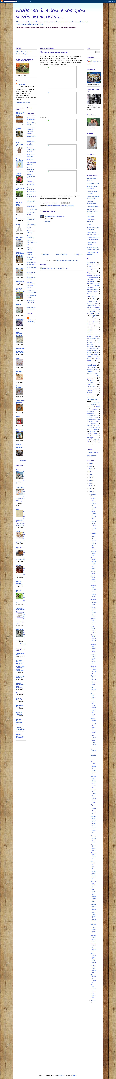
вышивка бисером (93, 283)
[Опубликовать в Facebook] (67, 203)
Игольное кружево (93, 183)
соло (96, 417)
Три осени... (93, 750)
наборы (94, 354)
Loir (17, 509)
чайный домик (94, 427)
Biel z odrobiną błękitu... (19, 333)
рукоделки (64, 205)
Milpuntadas (20, 319)
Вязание (89, 293)
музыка (89, 352)
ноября (93, 1000)
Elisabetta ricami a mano (19, 204)
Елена (47, 216)
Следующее (45, 254)
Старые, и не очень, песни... (93, 638)
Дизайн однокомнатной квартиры (20, 685)
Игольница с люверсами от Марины (31, 142)
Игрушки (90, 313)
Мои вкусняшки (91, 338)
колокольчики (93, 320)
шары (88, 429)
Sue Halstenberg (96, 442)
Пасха (96, 369)
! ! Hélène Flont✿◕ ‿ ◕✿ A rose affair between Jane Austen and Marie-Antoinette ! (20, 665)
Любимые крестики (19, 386)
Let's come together (19, 238)
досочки (89, 303)
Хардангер (90, 216)
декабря (93, 494)
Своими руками (19, 372)
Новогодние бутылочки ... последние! (93, 591)
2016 (90, 474)
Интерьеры (20, 693)
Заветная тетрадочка (93, 307)
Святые (89, 407)
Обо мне (91, 367)
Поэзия (89, 384)
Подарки (90, 380)
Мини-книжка (31, 206)
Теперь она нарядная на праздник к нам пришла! (93, 709)
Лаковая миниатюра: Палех (31, 176)
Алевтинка (91, 263)
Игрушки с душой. (19, 548)
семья (98, 407)
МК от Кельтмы (32, 209)
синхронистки (90, 411)
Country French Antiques (19, 721)
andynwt (60, 1075)
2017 (90, 472)
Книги (98, 317)
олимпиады (90, 369)
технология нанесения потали (30, 302)
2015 (90, 477)
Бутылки (93, 269)
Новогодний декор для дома (93, 648)
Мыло (96, 352)
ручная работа (96, 402)
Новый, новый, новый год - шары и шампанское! (93, 725)
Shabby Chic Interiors (20, 676)
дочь (96, 303)
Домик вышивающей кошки (20, 253)
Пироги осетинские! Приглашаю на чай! (93, 563)
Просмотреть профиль (23, 102)
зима (99, 309)
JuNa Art (19, 531)
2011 (90, 489)
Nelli (17, 358)
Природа (89, 390)
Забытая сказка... (93, 756)
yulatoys (18, 565)
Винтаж (90, 271)
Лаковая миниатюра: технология (31, 182)
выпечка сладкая (93, 277)
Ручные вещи (18, 305)
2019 (90, 469)
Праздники (56, 205)
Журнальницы (91, 305)
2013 (90, 483)
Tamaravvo (21, 84)
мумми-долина (18, 582)
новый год (49, 205)
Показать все (23, 460)
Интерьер (93, 316)
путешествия (91, 395)
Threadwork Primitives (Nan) (20, 402)
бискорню (97, 266)
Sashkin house (18, 129)
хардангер (90, 425)
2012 (90, 486)
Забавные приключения (20, 609)
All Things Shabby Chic (20, 728)
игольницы (93, 311)
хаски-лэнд (19, 584)
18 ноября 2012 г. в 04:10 (56, 216)
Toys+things (20, 487)
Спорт (98, 419)
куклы (98, 326)
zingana (91, 444)
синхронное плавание (92, 415)
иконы (98, 313)
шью (88, 435)
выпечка (98, 275)
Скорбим (89, 417)
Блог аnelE (19, 268)
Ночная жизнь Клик (20, 470)
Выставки (90, 279)
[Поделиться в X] (66, 203)
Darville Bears (18, 591)
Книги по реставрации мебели (31, 149)
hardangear (90, 438)
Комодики (30, 159)
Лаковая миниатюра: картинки (31, 169)
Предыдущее (78, 254)
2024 (90, 463)
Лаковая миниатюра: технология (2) (31, 189)
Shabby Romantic (19, 699)
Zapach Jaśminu (18, 174)
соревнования (91, 419)
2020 (90, 466)
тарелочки (93, 423)
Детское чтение (92, 301)
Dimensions (95, 435)
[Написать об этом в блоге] (64, 203)
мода (96, 336)
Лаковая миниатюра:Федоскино (32, 196)
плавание (89, 373)
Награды (89, 356)
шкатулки (71, 205)
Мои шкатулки (91, 455)
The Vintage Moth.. (20, 654)
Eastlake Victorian (19, 713)
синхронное (90, 413)
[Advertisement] (94, 1036)
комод (88, 322)
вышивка (90, 281)
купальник (90, 332)
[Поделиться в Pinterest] (69, 203)
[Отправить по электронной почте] (62, 203)
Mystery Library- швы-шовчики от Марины (92, 211)
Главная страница (61, 254)
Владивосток (91, 273)
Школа (89, 433)
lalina (18, 416)
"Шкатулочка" (20, 188)
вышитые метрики (92, 291)
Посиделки (90, 382)
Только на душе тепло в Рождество (93, 504)
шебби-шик (96, 429)
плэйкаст (97, 373)
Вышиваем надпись (93, 206)
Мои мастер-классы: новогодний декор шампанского (93, 869)
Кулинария (94, 328)
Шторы (96, 433)
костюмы (90, 326)
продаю (89, 392)
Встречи (89, 275)
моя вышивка (94, 348)
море (99, 346)
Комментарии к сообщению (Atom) (67, 260)
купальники (90, 334)
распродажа (90, 397)
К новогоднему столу (93, 838)
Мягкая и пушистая (19, 430)
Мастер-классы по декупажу (93, 968)
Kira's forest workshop (31, 320)
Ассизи (89, 224)
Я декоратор (20, 219)
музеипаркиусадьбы (92, 350)
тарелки (98, 421)
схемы (91, 421)
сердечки (94, 409)
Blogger (74, 1075)
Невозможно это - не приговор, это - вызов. (20, 350)
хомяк (98, 425)
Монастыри (90, 346)
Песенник (90, 371)
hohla (18, 224)
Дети (95, 299)
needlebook (90, 440)
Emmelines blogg (19, 706)
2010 (90, 491)
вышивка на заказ (92, 289)
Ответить (47, 221)
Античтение (90, 264)
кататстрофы (90, 317)
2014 (90, 480)
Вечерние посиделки (19, 159)
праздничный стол (92, 388)
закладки (92, 309)
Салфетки (93, 404)
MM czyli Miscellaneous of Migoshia (20, 290)
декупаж (91, 296)
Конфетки (90, 324)
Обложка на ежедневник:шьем (32, 242)
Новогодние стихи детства (93, 669)
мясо (88, 354)
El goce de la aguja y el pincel (20, 113)
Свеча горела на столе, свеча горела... (93, 741)
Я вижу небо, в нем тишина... (93, 579)
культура (89, 330)
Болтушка (19, 629)
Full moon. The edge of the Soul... (19, 144)
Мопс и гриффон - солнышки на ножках (19, 447)
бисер (90, 266)
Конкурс (95, 322)
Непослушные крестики (20, 282)
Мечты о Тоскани (93, 553)
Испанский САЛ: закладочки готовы (93, 782)
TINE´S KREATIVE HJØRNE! (20, 736)
